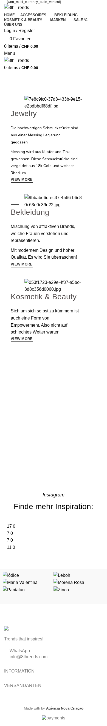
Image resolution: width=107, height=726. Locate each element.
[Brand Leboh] (62, 575)
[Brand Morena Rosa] (69, 582)
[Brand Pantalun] (14, 589)
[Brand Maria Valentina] (20, 582)
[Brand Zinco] (61, 589)
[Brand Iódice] (11, 575)
